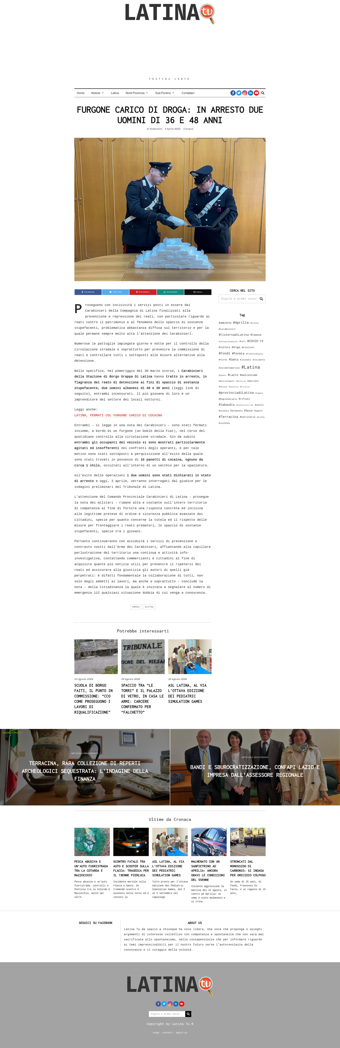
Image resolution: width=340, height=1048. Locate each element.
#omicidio (253, 381)
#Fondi (224, 353)
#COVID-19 (255, 341)
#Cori (242, 341)
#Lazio (233, 375)
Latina (115, 93)
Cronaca (188, 128)
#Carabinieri (227, 329)
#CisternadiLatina (234, 334)
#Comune (256, 334)
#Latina (149, 607)
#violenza (224, 423)
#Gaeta (233, 359)
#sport (258, 410)
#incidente (259, 359)
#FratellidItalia (254, 354)
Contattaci (188, 93)
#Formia (238, 353)
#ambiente (225, 322)
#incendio (245, 359)
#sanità (259, 405)
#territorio (247, 416)
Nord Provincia (135, 93)
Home (80, 93)
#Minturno (241, 381)
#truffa (260, 417)
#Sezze (248, 410)
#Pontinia (233, 387)
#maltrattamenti (227, 381)
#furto (223, 359)
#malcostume (248, 374)
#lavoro (222, 375)
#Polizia (223, 387)
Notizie (95, 93)
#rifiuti (244, 398)
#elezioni (248, 347)
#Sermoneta (236, 410)
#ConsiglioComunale (228, 341)
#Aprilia (241, 322)
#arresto (254, 323)
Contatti (167, 1032)
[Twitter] (239, 93)
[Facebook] (233, 93)
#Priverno (245, 387)
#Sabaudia (227, 404)
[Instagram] (244, 93)
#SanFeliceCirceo (244, 405)
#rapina (259, 393)
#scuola (224, 410)
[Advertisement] (170, 51)
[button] (261, 299)
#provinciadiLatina (236, 392)
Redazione (156, 128)
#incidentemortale (229, 368)
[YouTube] (256, 93)
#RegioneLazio (228, 398)
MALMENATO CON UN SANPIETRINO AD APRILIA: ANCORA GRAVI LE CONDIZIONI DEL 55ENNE (208, 871)
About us (181, 1032)
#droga (136, 607)
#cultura (224, 347)
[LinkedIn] (250, 93)
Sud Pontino (163, 93)
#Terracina (228, 417)
